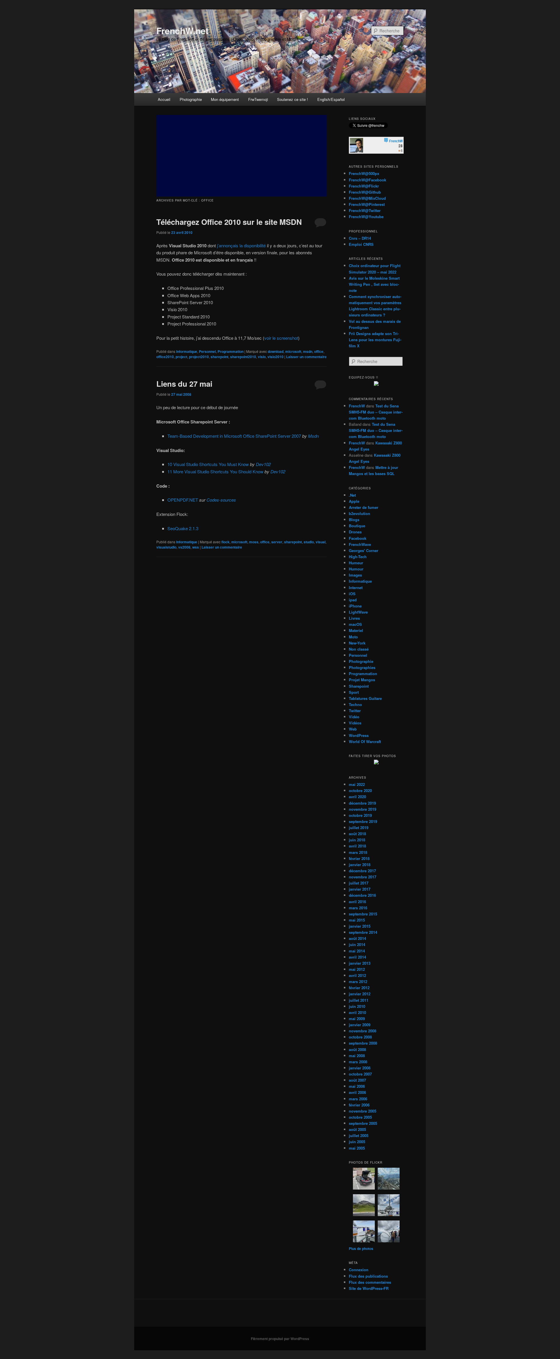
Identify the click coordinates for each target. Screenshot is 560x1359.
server (276, 541)
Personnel (207, 351)
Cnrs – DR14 (360, 238)
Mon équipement (225, 99)
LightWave (358, 612)
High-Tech (358, 556)
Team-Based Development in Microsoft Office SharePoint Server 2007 (234, 436)
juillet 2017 (358, 883)
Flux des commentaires (370, 1282)
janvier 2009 (359, 1024)
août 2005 (357, 1129)
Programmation (231, 351)
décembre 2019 (362, 803)
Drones (355, 532)
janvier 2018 (359, 864)
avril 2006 (357, 1092)
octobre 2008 (360, 1037)
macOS (355, 624)
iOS (352, 593)
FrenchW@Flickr (364, 186)
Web (353, 729)
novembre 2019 (362, 809)
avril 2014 (357, 957)
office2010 (165, 356)
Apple (354, 501)
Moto (353, 637)
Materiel (356, 630)
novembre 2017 (362, 877)
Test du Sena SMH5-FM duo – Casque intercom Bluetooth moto (375, 412)
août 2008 (357, 1049)
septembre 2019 (363, 821)
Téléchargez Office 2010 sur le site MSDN (229, 221)
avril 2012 (357, 975)
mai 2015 (357, 920)
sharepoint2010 (243, 356)
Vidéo (354, 716)
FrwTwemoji (258, 99)
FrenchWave (360, 544)
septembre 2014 (363, 932)
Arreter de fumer (363, 507)
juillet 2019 (358, 827)
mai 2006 (357, 1086)
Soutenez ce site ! (292, 99)
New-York (357, 643)
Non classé (359, 649)
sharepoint (219, 356)
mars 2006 (358, 1098)
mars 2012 (358, 981)
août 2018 (357, 833)
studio (309, 541)
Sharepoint (359, 686)
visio (262, 356)
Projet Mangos (362, 679)
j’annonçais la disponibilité (241, 245)
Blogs (354, 519)
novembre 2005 (362, 1111)
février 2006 (359, 1105)
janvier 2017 (359, 889)
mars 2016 (358, 907)
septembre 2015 (363, 914)
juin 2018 (357, 840)
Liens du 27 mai (184, 383)
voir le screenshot (281, 338)
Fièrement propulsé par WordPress (280, 1338)
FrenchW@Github (365, 192)
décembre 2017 (362, 870)
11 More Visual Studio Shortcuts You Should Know (215, 471)
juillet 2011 (358, 1000)
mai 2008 (357, 1055)
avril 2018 (357, 846)
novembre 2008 (362, 1031)
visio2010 (275, 356)
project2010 (199, 356)
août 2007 (357, 1080)
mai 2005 (357, 1148)
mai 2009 (357, 1018)
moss (253, 541)
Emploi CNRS (361, 244)
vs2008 (184, 547)
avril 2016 (357, 901)
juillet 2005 (358, 1135)
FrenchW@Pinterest (367, 204)
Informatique (186, 351)
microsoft (293, 351)
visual (321, 541)
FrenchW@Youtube (366, 216)
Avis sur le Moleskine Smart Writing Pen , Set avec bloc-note (374, 284)
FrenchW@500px (364, 173)
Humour (356, 569)
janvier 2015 (359, 926)
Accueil (164, 99)
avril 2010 (357, 1012)
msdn (307, 351)
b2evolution (359, 513)
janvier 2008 (359, 1068)
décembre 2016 (362, 895)
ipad (353, 600)
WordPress (359, 735)
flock (225, 541)
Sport (354, 692)
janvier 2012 (359, 994)
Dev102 (263, 464)
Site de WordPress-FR (368, 1288)
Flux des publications (368, 1276)
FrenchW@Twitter (365, 210)
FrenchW (357, 406)
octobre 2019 (360, 815)
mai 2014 (357, 951)
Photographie (191, 99)
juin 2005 (357, 1141)
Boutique (357, 525)
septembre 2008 (363, 1043)
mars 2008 (358, 1061)
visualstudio (166, 547)
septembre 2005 (363, 1123)
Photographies (362, 667)
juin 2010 (357, 1006)
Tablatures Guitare (365, 698)
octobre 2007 (360, 1074)
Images (355, 575)
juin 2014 (357, 944)
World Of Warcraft (365, 741)
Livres (354, 618)
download (276, 351)
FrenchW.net (182, 30)
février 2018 (359, 858)
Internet (356, 587)
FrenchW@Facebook (367, 180)
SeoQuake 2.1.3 (182, 528)
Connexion (358, 1269)
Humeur (356, 562)
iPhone (355, 606)
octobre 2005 (360, 1117)
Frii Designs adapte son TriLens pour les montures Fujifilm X (375, 339)
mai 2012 (357, 969)
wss (195, 547)
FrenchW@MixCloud (367, 198)
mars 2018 (358, 852)
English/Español (331, 99)
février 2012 (359, 987)
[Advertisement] (241, 156)
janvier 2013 (359, 963)
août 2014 (357, 938)
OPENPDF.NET (182, 500)
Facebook (357, 538)
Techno (355, 704)
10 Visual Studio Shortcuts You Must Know (208, 464)
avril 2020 (357, 796)
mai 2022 (357, 784)
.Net (352, 495)
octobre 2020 (360, 790)
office (318, 351)
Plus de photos (361, 1248)
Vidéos (355, 723)
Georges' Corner (363, 550)
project (181, 356)
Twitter (355, 710)
